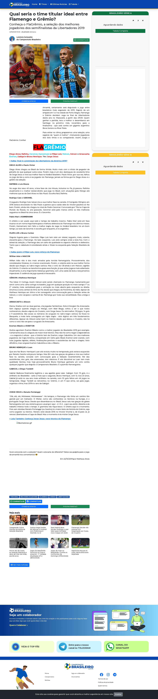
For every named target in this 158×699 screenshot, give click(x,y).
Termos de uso (103, 679)
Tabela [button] (74, 4)
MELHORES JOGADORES (29, 497)
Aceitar (118, 694)
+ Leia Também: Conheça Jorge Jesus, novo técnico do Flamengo (40, 419)
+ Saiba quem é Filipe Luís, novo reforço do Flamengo (34, 252)
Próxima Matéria (69, 101)
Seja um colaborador (78, 673)
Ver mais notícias (20, 565)
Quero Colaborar (18, 625)
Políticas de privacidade (105, 682)
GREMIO (53, 497)
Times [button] (44, 4)
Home (34, 4)
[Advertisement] (25, 122)
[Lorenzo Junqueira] (12, 39)
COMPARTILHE (82, 40)
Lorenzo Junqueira (24, 37)
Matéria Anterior (29, 101)
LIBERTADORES (63, 497)
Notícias (47, 680)
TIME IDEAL (14, 497)
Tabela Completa (120, 31)
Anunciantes (75, 677)
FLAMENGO (44, 497)
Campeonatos (49, 677)
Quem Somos (102, 686)
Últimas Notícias (59, 4)
